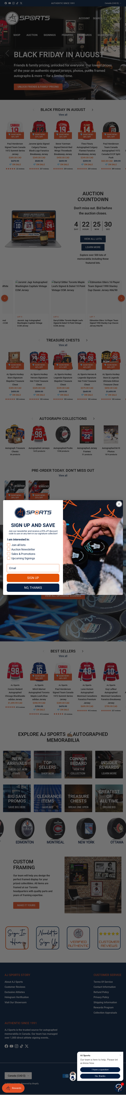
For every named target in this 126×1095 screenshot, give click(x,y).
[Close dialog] (119, 504)
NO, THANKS (33, 588)
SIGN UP (33, 578)
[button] (118, 1087)
